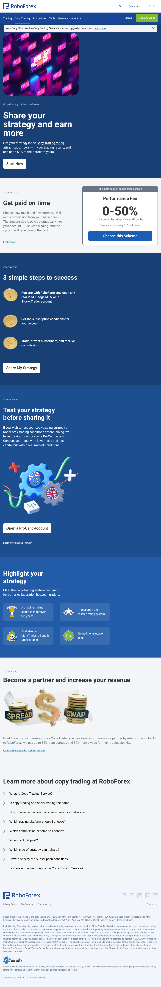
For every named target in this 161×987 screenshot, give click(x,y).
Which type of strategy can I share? (34, 849)
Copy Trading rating (50, 143)
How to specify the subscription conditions (38, 859)
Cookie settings (45, 904)
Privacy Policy (10, 904)
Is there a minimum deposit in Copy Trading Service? (46, 868)
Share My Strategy (21, 368)
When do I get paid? (23, 840)
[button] (19, 6)
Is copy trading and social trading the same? (40, 803)
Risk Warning (27, 904)
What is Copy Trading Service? (31, 793)
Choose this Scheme (120, 236)
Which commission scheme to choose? (36, 831)
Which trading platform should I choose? (37, 821)
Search (70, 6)
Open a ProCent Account (27, 528)
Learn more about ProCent (17, 542)
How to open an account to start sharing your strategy (47, 812)
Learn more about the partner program (24, 750)
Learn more (100, 28)
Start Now (14, 164)
